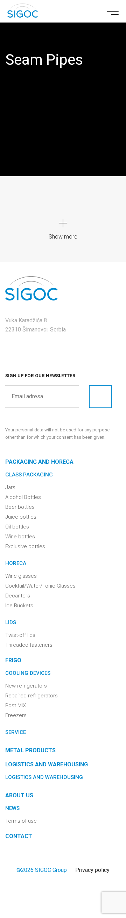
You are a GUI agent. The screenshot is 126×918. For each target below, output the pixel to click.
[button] (113, 12)
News (12, 808)
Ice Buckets (19, 605)
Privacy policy (92, 870)
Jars (10, 487)
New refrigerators (26, 686)
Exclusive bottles (25, 546)
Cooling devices (27, 673)
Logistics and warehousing (44, 777)
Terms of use (21, 821)
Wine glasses (21, 576)
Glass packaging (29, 474)
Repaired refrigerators (31, 695)
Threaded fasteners (28, 645)
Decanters (17, 596)
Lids (10, 622)
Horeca (15, 563)
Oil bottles (17, 527)
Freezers (16, 715)
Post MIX (15, 705)
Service (15, 732)
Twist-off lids (20, 635)
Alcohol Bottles (23, 497)
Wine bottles (20, 536)
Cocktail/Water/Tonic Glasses (40, 586)
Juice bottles (20, 517)
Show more (63, 236)
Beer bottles (20, 507)
